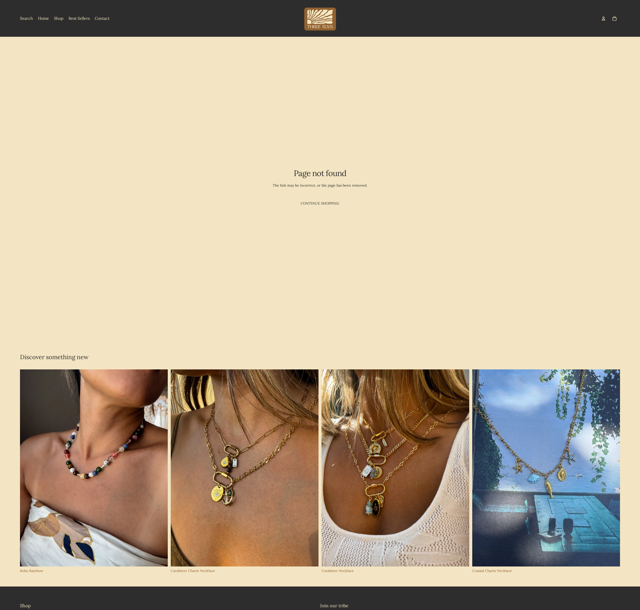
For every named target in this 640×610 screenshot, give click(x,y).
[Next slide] (160, 467)
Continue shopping (320, 203)
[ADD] (160, 558)
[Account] (603, 18)
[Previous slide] (27, 467)
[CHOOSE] (310, 558)
